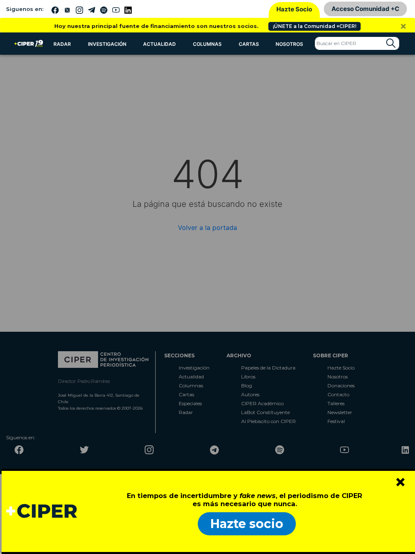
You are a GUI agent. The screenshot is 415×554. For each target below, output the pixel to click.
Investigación (107, 44)
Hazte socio (246, 523)
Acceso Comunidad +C (365, 9)
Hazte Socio (294, 9)
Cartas (249, 44)
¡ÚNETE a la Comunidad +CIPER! (314, 26)
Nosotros (289, 44)
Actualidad (159, 44)
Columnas (207, 44)
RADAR (62, 44)
